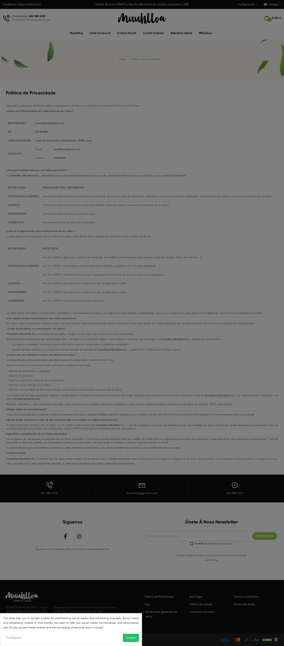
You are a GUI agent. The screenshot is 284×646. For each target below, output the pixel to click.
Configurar (13, 637)
